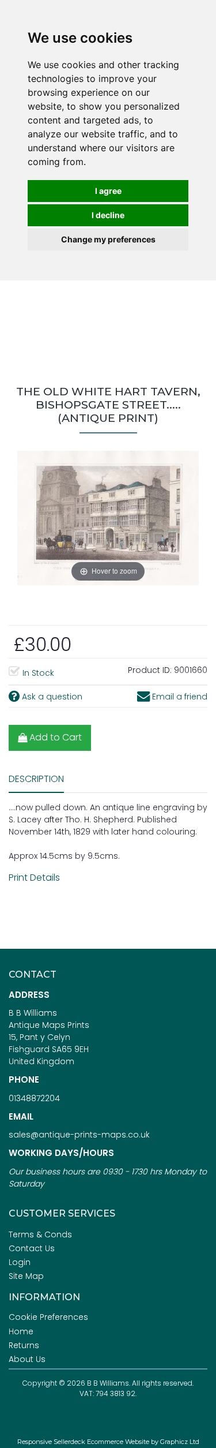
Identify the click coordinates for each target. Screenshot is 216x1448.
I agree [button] (108, 191)
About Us (27, 1359)
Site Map (26, 1276)
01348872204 (34, 1098)
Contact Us (32, 1248)
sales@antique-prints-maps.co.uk (79, 1134)
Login (20, 1262)
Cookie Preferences (48, 1317)
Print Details (34, 877)
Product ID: (150, 670)
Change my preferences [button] (108, 239)
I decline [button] (108, 215)
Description (36, 778)
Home (21, 1331)
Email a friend (178, 696)
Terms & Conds (40, 1234)
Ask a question (51, 696)
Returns (24, 1345)
